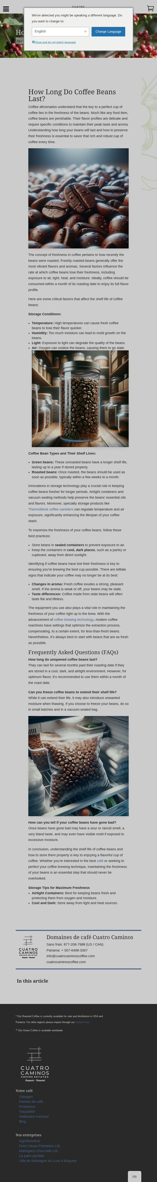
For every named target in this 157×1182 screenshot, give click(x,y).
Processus (27, 1107)
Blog (22, 1121)
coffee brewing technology (74, 620)
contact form (82, 1022)
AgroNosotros (29, 1141)
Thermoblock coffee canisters (50, 509)
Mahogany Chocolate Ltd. (38, 1151)
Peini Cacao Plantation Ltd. (40, 1146)
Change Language (108, 31)
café (100, 861)
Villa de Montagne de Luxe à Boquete (48, 1161)
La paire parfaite (31, 1156)
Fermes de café (31, 1102)
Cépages (26, 1097)
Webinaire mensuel (34, 1116)
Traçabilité (27, 1111)
